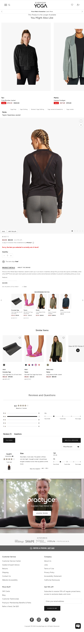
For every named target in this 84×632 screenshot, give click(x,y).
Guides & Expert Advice (10, 565)
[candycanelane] (29, 365)
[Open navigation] (5, 5)
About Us (47, 561)
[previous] (2, 11)
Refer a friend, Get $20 (10, 606)
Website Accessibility (10, 580)
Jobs (46, 565)
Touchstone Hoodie (65, 312)
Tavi (49, 310)
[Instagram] (39, 619)
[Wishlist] (72, 5)
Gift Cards (6, 591)
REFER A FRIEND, (43, 548)
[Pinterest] (47, 619)
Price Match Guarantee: (27, 11)
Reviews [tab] (7, 434)
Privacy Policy (49, 572)
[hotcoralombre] (39, 365)
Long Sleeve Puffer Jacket (40, 312)
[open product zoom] (81, 125)
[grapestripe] (32, 365)
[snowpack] (26, 365)
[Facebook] (32, 619)
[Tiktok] (54, 619)
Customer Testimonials (10, 599)
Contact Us (6, 576)
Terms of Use (49, 569)
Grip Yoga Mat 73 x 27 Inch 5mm (16, 312)
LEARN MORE (42, 513)
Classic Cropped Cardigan (52, 312)
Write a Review (73, 441)
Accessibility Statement (53, 576)
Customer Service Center (11, 561)
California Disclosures (52, 580)
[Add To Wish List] (81, 120)
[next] (82, 11)
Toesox (25, 310)
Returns (5, 569)
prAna (61, 310)
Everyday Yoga (15, 310)
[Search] (9, 5)
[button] (5, 236)
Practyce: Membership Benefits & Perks (16, 603)
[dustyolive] (48, 365)
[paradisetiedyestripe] (36, 365)
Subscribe (52, 608)
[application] (78, 626)
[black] (4, 365)
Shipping (5, 572)
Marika (37, 310)
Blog (3, 595)
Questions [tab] (18, 434)
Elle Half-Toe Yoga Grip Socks (28, 312)
